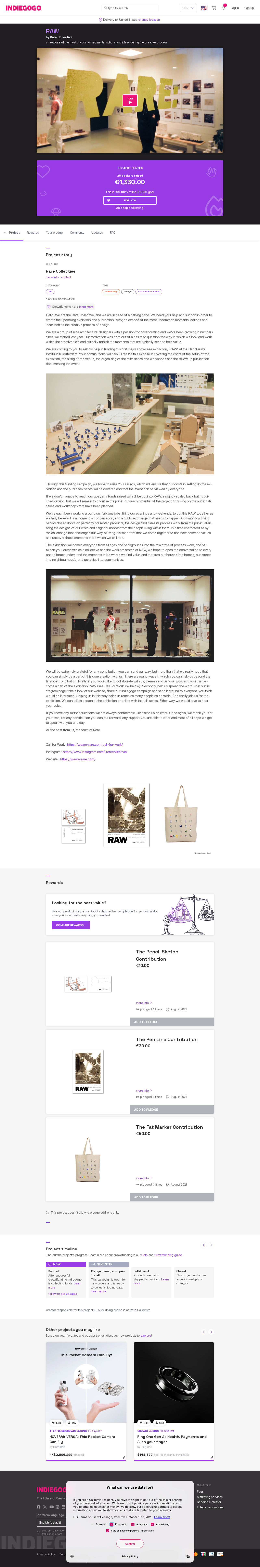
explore (146, 1335)
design (128, 291)
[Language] (204, 8)
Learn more (98, 1291)
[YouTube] (51, 1507)
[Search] (105, 7)
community (111, 291)
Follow (130, 200)
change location (149, 19)
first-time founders (149, 291)
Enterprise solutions (210, 1507)
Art (50, 291)
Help (144, 1255)
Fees (200, 1491)
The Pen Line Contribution (167, 1039)
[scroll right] (211, 1332)
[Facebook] (39, 1507)
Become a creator (209, 1502)
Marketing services (210, 1497)
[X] (45, 1507)
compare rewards (70, 925)
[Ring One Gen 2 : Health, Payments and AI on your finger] (174, 1382)
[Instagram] (57, 1507)
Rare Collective (61, 37)
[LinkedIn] (63, 1507)
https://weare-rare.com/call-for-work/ (95, 744)
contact (66, 277)
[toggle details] (126, 1459)
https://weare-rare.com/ (77, 759)
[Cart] (214, 8)
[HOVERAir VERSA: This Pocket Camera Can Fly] (86, 1382)
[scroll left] (204, 1245)
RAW (52, 31)
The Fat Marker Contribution (169, 1127)
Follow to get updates (62, 1293)
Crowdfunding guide (168, 1255)
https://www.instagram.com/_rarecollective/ (95, 752)
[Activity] (223, 8)
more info (52, 277)
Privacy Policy (46, 1554)
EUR (185, 8)
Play (130, 98)
